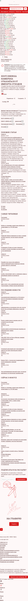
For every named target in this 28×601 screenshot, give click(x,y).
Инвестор (18, 11)
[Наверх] (1, 529)
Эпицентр (12, 11)
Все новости (4, 11)
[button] (8, 479)
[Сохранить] (2, 220)
